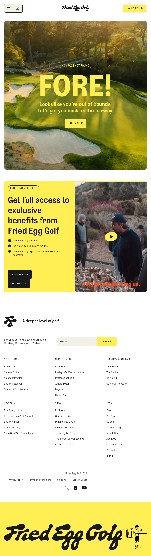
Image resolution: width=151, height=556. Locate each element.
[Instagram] (75, 487)
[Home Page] (75, 8)
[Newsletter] (17, 8)
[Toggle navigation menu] (8, 8)
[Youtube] (84, 487)
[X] (66, 487)
